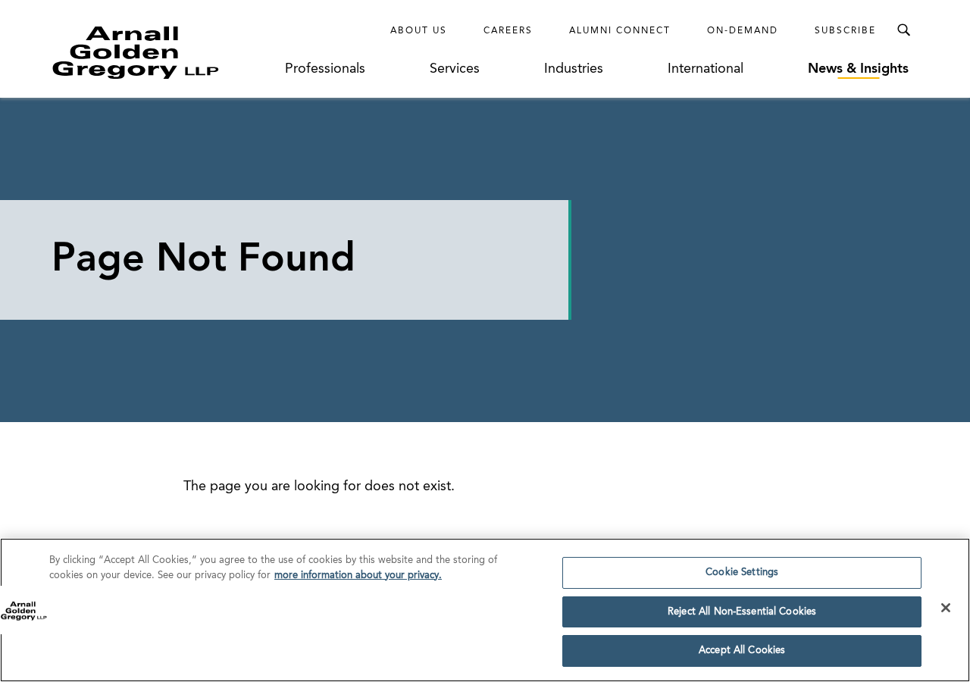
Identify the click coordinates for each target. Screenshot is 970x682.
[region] (485, 610)
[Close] (945, 607)
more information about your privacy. (358, 575)
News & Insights (858, 69)
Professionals (325, 69)
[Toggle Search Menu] (903, 30)
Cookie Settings (742, 572)
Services (455, 69)
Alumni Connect (620, 31)
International (705, 69)
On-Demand (742, 31)
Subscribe (845, 31)
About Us (418, 31)
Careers (508, 31)
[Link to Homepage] (164, 52)
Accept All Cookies (742, 650)
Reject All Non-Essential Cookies (742, 612)
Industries (573, 69)
